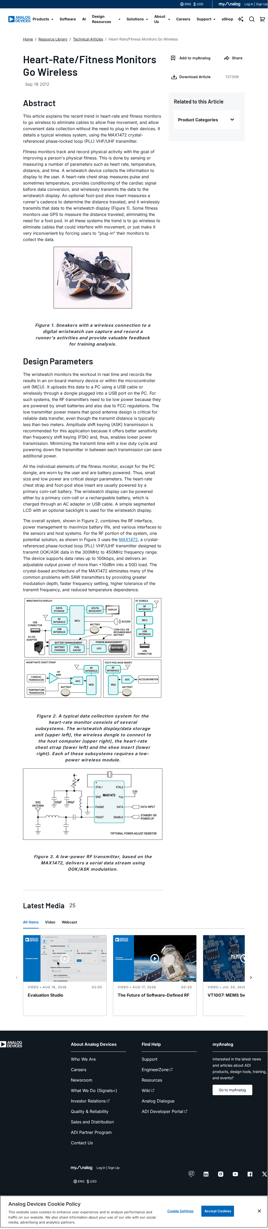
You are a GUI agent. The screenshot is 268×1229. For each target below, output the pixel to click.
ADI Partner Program (91, 1132)
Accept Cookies (217, 1211)
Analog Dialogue (158, 1101)
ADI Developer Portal (162, 1111)
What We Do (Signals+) (94, 1090)
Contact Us (82, 1142)
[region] (134, 1212)
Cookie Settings (180, 1211)
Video (50, 922)
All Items (31, 922)
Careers (78, 1069)
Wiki (146, 1090)
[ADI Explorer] (240, 19)
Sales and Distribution (92, 1121)
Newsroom (81, 1080)
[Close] (259, 1211)
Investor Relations (88, 1101)
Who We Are (83, 1059)
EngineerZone (155, 1069)
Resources (152, 1080)
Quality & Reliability (90, 1111)
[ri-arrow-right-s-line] (251, 977)
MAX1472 (128, 539)
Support (149, 1059)
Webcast (69, 922)
